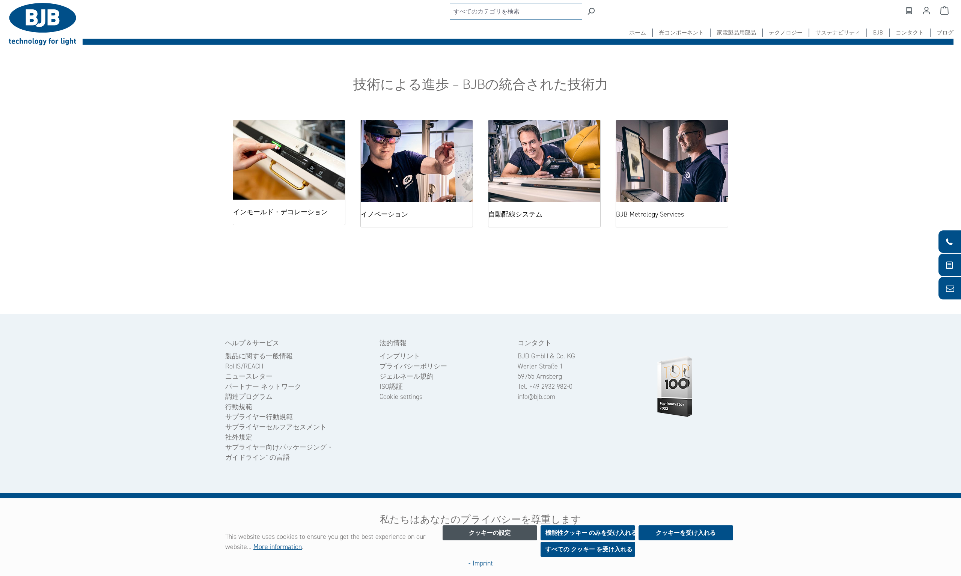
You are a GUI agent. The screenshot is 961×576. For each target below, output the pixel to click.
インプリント (400, 356)
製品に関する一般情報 (259, 356)
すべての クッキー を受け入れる (589, 549)
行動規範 (238, 407)
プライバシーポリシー (413, 366)
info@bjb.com (536, 397)
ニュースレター (249, 376)
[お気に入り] (908, 10)
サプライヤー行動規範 (259, 417)
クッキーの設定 (490, 533)
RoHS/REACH (244, 366)
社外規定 (238, 437)
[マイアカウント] (926, 10)
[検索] (591, 11)
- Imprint (480, 563)
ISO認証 (391, 386)
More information (277, 547)
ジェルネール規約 (407, 376)
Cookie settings (401, 397)
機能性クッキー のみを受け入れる (590, 533)
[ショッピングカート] (944, 10)
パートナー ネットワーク (263, 386)
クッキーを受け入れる (686, 533)
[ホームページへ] (45, 24)
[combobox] (516, 11)
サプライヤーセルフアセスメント (276, 427)
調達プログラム (249, 397)
